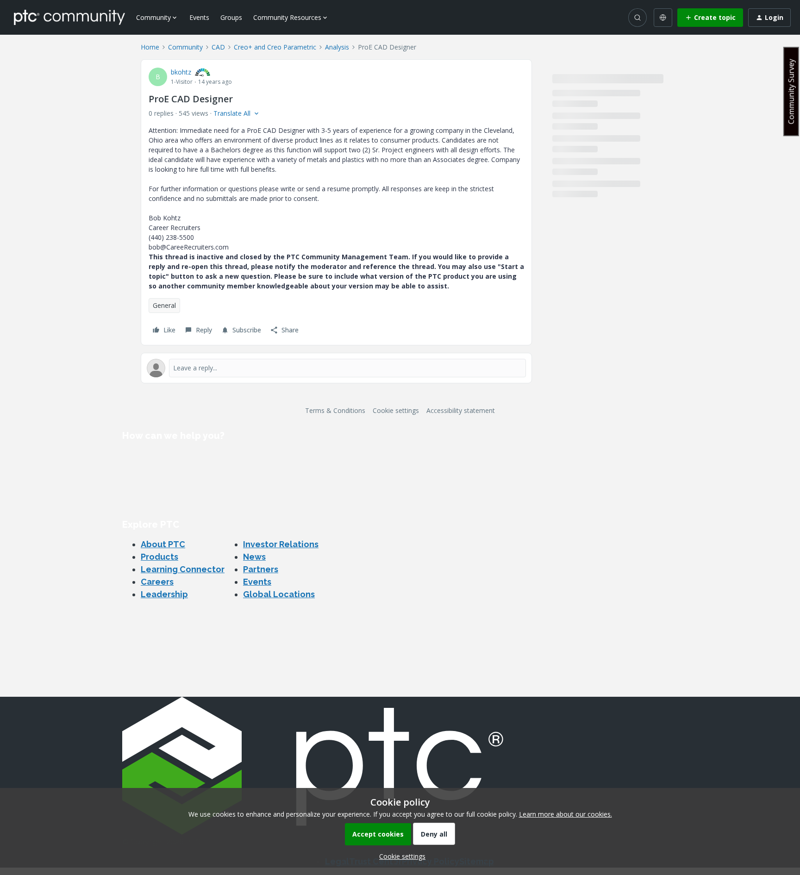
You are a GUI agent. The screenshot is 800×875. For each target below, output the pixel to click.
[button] (710, 17)
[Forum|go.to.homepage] (69, 17)
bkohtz (181, 72)
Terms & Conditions (335, 410)
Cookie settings (396, 410)
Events (199, 17)
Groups (231, 17)
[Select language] (663, 17)
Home (150, 47)
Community (185, 47)
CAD (218, 47)
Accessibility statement (460, 410)
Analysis (337, 47)
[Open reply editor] (336, 368)
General (164, 305)
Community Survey (791, 91)
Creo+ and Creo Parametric (275, 47)
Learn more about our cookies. (565, 814)
